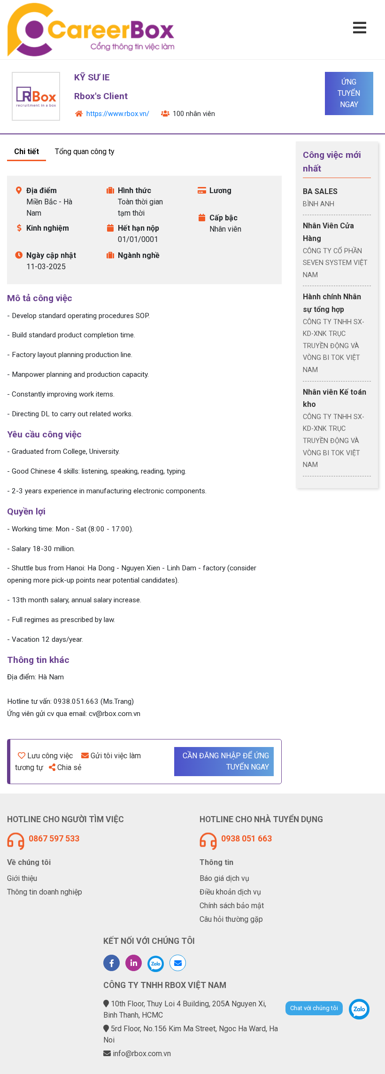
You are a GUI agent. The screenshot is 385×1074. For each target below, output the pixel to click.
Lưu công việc (50, 755)
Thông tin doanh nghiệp (44, 891)
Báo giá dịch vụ (224, 878)
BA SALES (320, 191)
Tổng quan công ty (85, 151)
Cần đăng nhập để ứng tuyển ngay (226, 761)
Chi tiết (26, 151)
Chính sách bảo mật (232, 905)
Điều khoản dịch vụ (230, 891)
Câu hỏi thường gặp (231, 919)
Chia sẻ (69, 767)
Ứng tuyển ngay (349, 93)
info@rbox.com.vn (142, 1053)
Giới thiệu (22, 878)
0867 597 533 (54, 838)
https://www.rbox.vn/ (117, 114)
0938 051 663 (246, 838)
